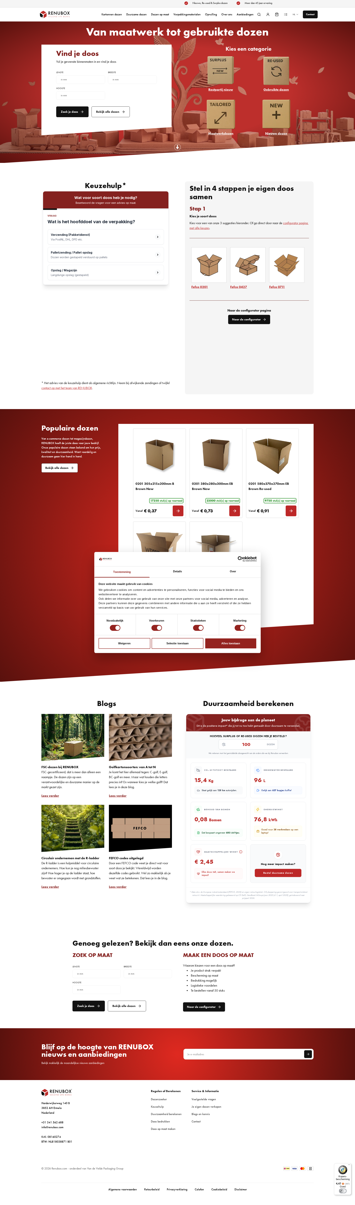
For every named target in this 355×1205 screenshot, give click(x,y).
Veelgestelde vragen (204, 1099)
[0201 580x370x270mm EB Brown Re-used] (272, 455)
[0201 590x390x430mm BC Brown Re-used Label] (216, 548)
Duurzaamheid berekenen (166, 1114)
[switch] (156, 628)
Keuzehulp (157, 1106)
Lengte (59, 72)
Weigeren (124, 643)
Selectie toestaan (177, 643)
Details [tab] (177, 571)
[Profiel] (268, 14)
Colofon (199, 1189)
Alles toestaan (230, 643)
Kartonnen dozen (112, 14)
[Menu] (349, 1165)
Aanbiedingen (245, 14)
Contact (196, 1121)
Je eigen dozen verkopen (206, 1106)
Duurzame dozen (136, 14)
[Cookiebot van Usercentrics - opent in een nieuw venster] (240, 559)
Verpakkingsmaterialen (187, 14)
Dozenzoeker (159, 1099)
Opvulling (211, 14)
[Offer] (286, 14)
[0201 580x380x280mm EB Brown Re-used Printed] (159, 548)
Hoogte (60, 88)
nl (294, 14)
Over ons (226, 14)
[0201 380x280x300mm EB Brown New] (216, 455)
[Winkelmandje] (277, 14)
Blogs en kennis (201, 1114)
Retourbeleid (151, 1189)
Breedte (112, 72)
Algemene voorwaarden (122, 1189)
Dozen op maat (160, 14)
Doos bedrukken (160, 1121)
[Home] (58, 14)
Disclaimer (240, 1189)
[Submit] (308, 1054)
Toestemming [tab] (122, 571)
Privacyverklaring (177, 1189)
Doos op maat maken (163, 1129)
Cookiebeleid (219, 1189)
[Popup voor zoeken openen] (259, 14)
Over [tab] (233, 571)
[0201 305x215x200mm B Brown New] (159, 455)
